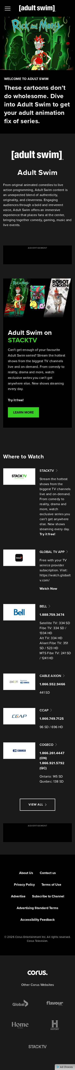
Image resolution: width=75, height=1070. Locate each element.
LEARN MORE (23, 412)
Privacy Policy (24, 884)
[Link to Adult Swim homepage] (37, 8)
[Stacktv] (37, 1047)
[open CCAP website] (19, 716)
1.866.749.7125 (52, 718)
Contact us (48, 872)
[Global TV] (20, 1003)
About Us (26, 872)
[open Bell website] (19, 612)
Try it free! (47, 534)
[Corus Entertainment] (38, 973)
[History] (54, 1025)
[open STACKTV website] (19, 476)
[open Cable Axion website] (19, 681)
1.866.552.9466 (52, 684)
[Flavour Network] (54, 1003)
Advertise (18, 896)
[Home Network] (20, 1025)
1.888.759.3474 (52, 614)
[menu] (7, 8)
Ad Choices (66, 1067)
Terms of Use (51, 884)
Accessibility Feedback (37, 919)
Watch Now (48, 588)
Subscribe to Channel (48, 896)
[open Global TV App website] (19, 557)
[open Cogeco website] (19, 750)
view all (36, 804)
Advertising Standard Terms (37, 908)
